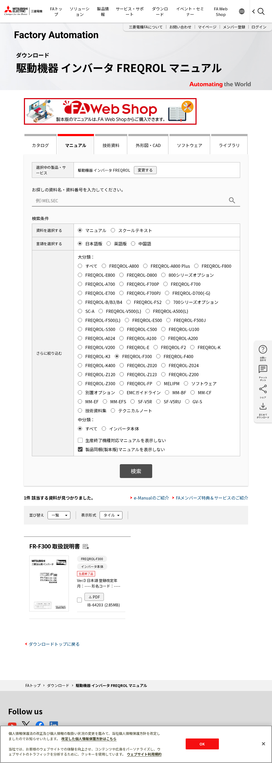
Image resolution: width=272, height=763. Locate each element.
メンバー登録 (234, 27)
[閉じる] (263, 743)
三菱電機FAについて (146, 27)
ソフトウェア (189, 145)
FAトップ (56, 11)
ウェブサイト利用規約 (144, 754)
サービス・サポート (130, 11)
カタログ (40, 145)
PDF (96, 597)
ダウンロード (160, 11)
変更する (145, 170)
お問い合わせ (180, 27)
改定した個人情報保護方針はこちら (89, 738)
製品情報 (103, 11)
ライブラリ (229, 145)
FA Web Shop (221, 11)
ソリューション (80, 11)
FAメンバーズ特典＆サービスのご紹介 (212, 497)
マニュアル (75, 145)
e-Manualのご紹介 (151, 497)
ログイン (259, 27)
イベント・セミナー (190, 11)
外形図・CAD (148, 145)
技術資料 (111, 145)
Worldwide (241, 11)
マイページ (207, 27)
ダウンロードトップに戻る (54, 644)
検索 (136, 471)
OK (202, 743)
